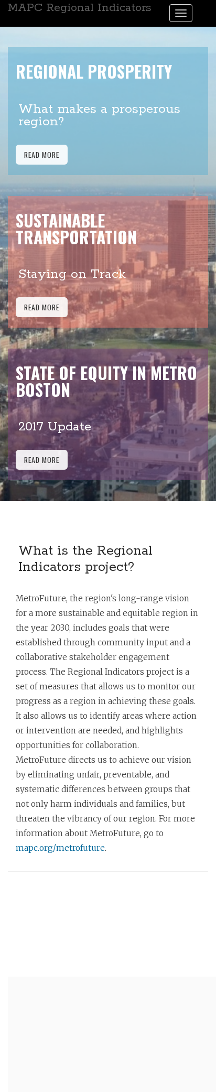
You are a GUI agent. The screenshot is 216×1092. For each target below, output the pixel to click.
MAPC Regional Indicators (80, 8)
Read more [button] (41, 154)
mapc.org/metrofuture (60, 848)
